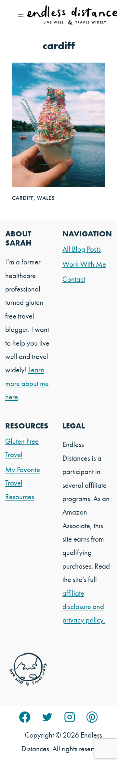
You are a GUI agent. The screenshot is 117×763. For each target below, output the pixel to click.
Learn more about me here (27, 383)
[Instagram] (69, 717)
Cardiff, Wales (33, 198)
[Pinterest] (92, 717)
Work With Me (84, 264)
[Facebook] (25, 717)
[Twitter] (47, 717)
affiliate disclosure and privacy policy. (83, 606)
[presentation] (58, 125)
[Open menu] (21, 14)
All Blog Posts (81, 249)
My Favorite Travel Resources (22, 483)
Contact (73, 279)
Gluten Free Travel (22, 447)
